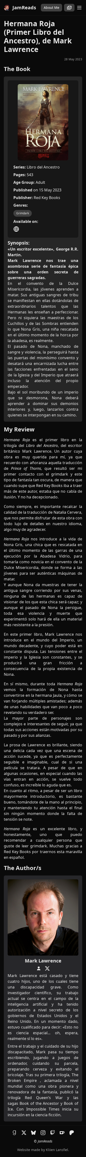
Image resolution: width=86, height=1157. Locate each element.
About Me (51, 7)
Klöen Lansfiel (57, 1149)
